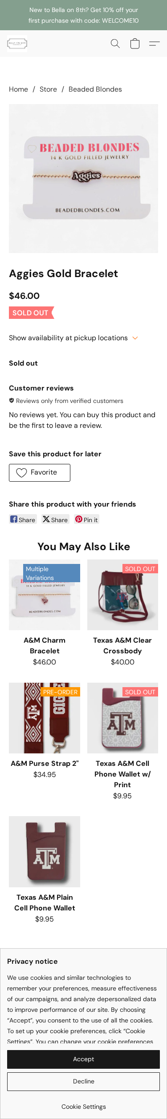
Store (48, 89)
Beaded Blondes (95, 89)
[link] (83, 1103)
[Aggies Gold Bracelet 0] (83, 178)
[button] (18, 43)
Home (18, 89)
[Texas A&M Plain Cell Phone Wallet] (44, 851)
